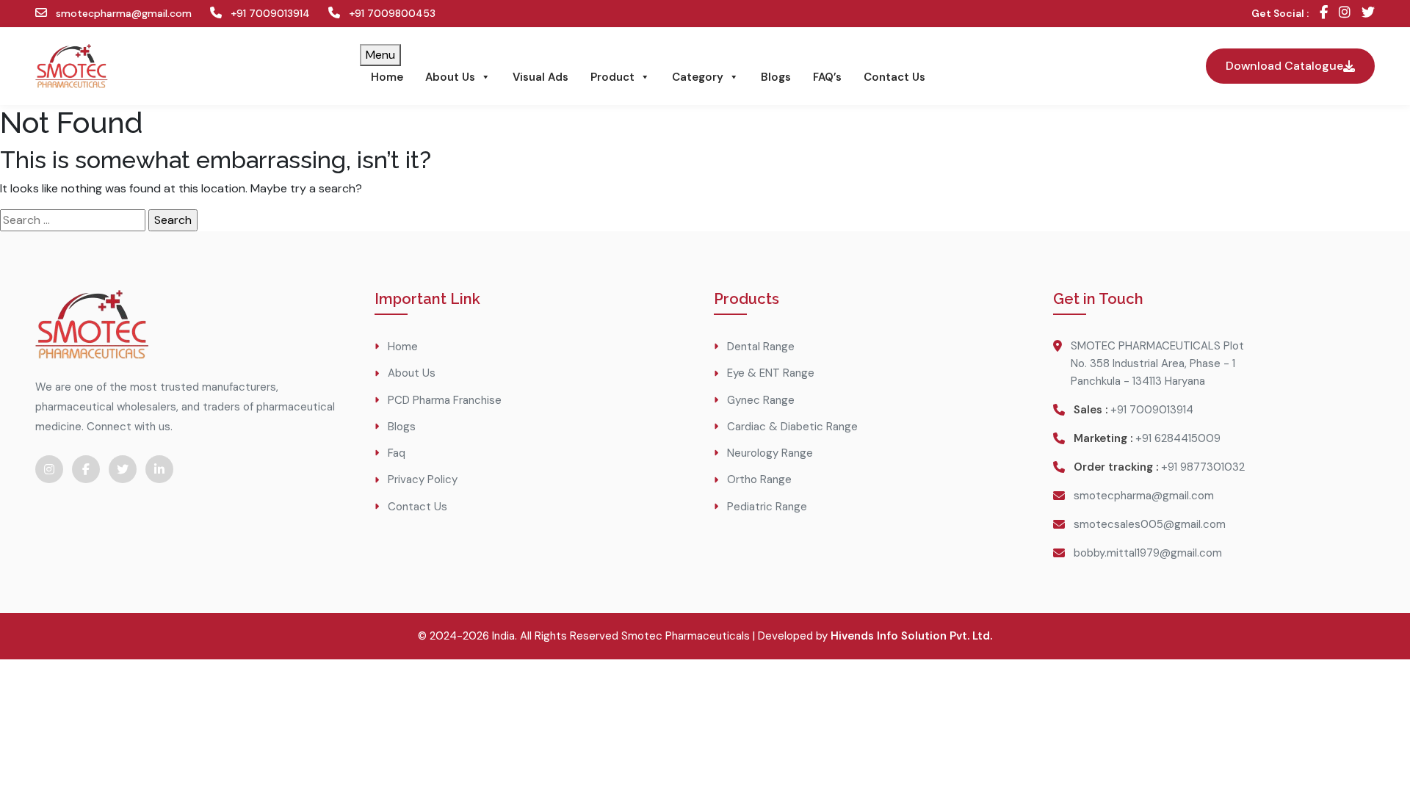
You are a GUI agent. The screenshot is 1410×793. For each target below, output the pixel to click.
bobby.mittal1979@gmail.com (1148, 553)
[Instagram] (1345, 13)
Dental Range (761, 346)
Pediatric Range (767, 506)
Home (387, 77)
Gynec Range (761, 400)
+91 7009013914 (269, 13)
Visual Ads (540, 77)
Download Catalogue (1284, 65)
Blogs (776, 77)
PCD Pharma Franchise (445, 400)
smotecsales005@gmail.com (1150, 524)
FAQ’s (827, 77)
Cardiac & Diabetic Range (792, 426)
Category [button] (697, 77)
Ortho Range (759, 479)
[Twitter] (1368, 13)
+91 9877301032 (1203, 467)
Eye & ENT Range (770, 373)
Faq (396, 453)
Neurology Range (770, 453)
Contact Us (894, 77)
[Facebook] (1324, 13)
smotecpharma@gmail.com (122, 13)
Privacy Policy (423, 479)
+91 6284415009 (1178, 438)
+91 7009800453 (390, 13)
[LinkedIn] (159, 469)
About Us (450, 77)
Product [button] (612, 77)
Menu (380, 54)
